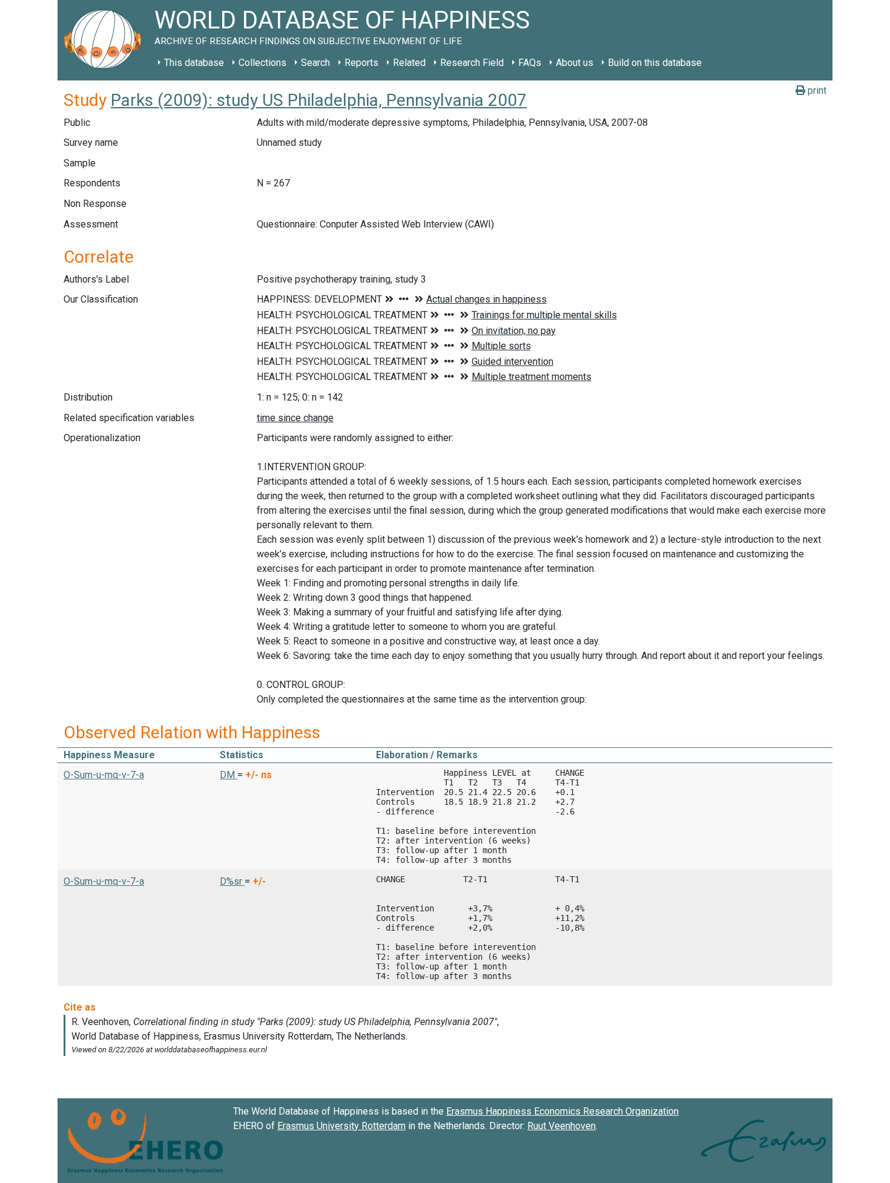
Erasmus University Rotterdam (341, 1126)
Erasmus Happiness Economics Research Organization (562, 1111)
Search (315, 62)
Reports (361, 62)
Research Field (472, 62)
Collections (262, 62)
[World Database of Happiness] (106, 40)
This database (194, 62)
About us (574, 62)
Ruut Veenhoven (561, 1126)
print (815, 90)
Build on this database (655, 62)
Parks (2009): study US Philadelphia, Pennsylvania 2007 (319, 100)
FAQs (529, 62)
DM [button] (228, 775)
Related (409, 62)
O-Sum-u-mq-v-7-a (104, 775)
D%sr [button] (232, 881)
